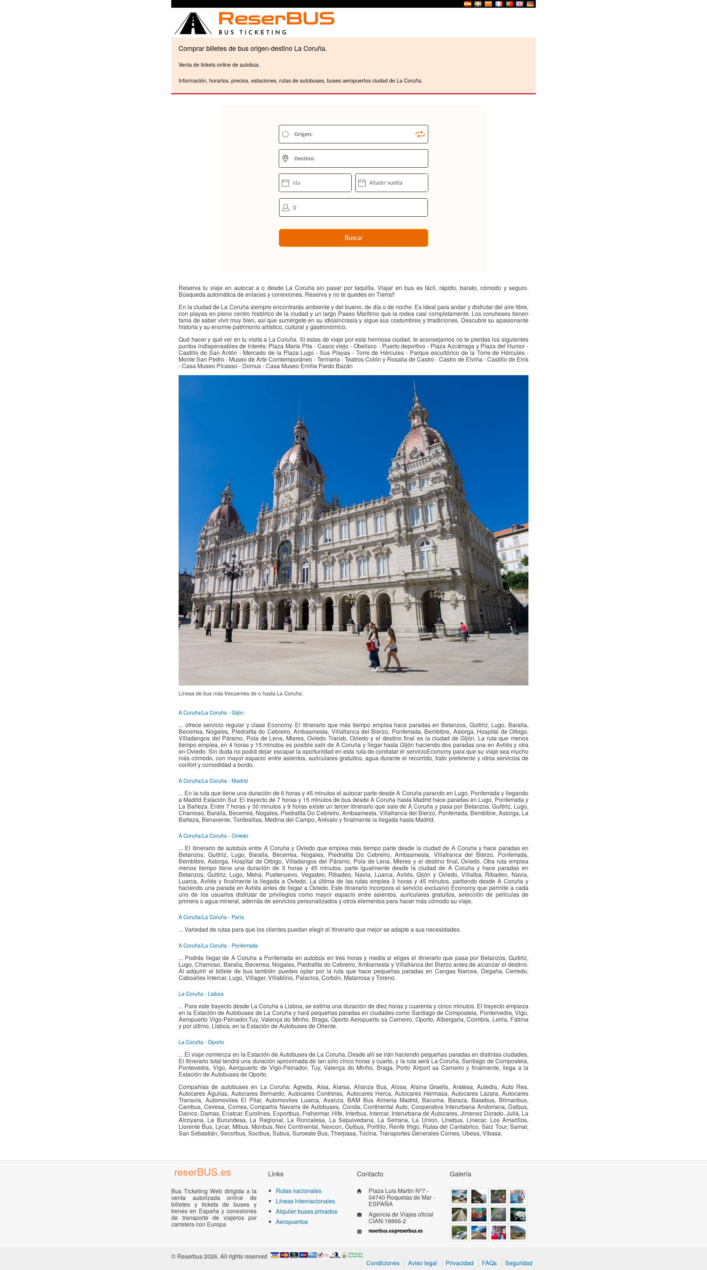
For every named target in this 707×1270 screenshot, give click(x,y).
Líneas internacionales (305, 1201)
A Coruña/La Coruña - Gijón (211, 712)
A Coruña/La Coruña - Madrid (213, 780)
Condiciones (383, 1263)
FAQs (489, 1263)
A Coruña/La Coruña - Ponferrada (218, 945)
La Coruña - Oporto (201, 1042)
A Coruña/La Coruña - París (211, 917)
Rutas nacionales (298, 1190)
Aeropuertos (292, 1221)
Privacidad (460, 1263)
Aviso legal (422, 1263)
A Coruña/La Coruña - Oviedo (213, 835)
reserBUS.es (202, 1171)
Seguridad (518, 1263)
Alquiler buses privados (306, 1211)
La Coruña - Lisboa (201, 993)
